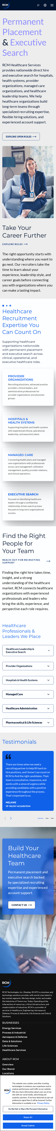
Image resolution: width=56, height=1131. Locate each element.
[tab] (40, 818)
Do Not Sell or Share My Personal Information (28, 1109)
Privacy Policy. (43, 1103)
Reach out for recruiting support (21, 561)
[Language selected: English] (45, 5)
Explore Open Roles (19, 136)
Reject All (28, 1117)
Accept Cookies (28, 1125)
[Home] (5, 5)
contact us (19, 905)
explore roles (12, 244)
